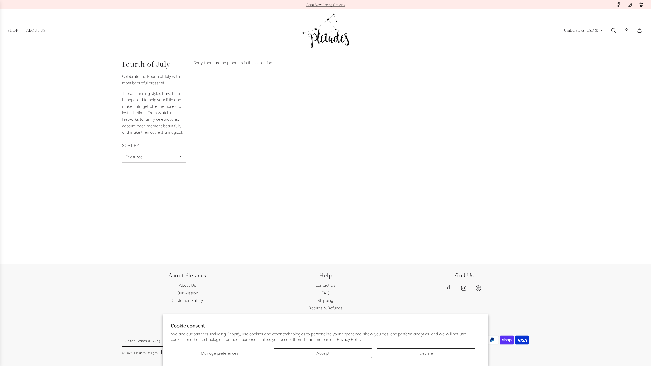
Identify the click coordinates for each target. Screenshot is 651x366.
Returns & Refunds (325, 307)
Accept (322, 353)
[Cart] (640, 30)
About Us (187, 285)
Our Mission (187, 292)
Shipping (325, 300)
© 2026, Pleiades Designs (140, 353)
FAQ (325, 292)
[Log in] (626, 30)
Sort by (130, 145)
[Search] (613, 30)
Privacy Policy (349, 339)
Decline (426, 353)
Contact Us (325, 285)
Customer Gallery (187, 300)
